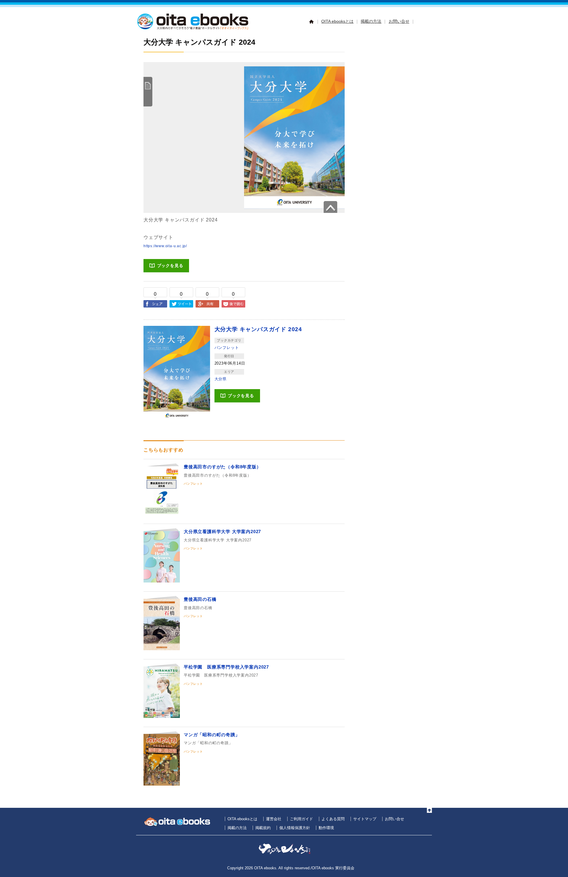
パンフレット (226, 347)
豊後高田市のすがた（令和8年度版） (222, 466)
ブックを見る (170, 265)
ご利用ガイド (301, 819)
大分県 (220, 379)
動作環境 (326, 828)
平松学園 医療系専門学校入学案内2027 (226, 666)
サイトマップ (364, 819)
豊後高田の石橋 (200, 599)
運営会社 (273, 819)
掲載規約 (263, 828)
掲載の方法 (371, 21)
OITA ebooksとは (337, 21)
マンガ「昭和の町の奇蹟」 (212, 734)
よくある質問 (333, 819)
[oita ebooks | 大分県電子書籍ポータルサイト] (193, 28)
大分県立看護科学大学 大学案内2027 (222, 531)
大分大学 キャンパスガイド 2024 (258, 329)
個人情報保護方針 (294, 828)
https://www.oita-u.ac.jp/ (165, 246)
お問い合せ (399, 21)
